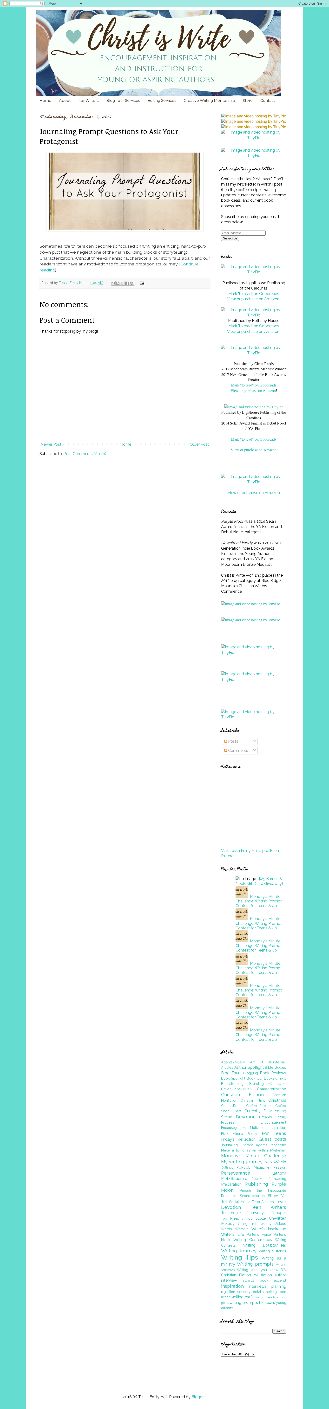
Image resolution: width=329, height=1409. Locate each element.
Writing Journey (239, 1250)
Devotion (246, 1116)
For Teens (274, 1133)
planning (278, 1286)
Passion (279, 1167)
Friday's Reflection (238, 1139)
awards (249, 1280)
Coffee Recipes (259, 1106)
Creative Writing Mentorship (209, 100)
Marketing (278, 1150)
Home (45, 100)
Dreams (265, 1117)
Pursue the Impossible (263, 1190)
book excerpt (273, 1280)
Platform (278, 1173)
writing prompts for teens (252, 1302)
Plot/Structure (234, 1178)
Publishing (256, 1184)
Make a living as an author (244, 1150)
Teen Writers (268, 1207)
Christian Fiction (242, 1094)
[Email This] (113, 283)
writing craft (242, 1297)
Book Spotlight (233, 1078)
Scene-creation (252, 1196)
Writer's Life (232, 1234)
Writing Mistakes (272, 1251)
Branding (256, 1083)
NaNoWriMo (275, 1162)
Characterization (271, 1089)
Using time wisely (254, 1224)
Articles (227, 1067)
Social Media (239, 1202)
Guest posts (272, 1139)
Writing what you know (257, 1270)
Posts (232, 741)
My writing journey (242, 1161)
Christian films (252, 1100)
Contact (267, 100)
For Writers (88, 100)
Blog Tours (231, 1073)
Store (248, 100)
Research (229, 1196)
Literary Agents (254, 1145)
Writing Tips (239, 1257)
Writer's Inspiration (268, 1229)
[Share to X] (122, 283)
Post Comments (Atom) (85, 453)
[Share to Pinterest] (131, 283)
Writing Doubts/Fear (264, 1245)
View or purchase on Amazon (253, 299)
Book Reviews (273, 1073)
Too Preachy (232, 1218)
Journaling (229, 1145)
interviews (257, 1286)
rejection (228, 1292)
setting (271, 1292)
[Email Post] (141, 283)
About (65, 100)
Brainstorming (232, 1083)
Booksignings (275, 1078)
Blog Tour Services (123, 100)
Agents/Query (233, 1062)
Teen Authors (263, 1202)
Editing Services (162, 100)
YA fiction (263, 1275)
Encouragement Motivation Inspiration (253, 1128)
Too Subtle (256, 1218)
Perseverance (235, 1173)
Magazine (278, 1145)
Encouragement (273, 1122)
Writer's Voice (259, 1234)
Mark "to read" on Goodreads (253, 293)
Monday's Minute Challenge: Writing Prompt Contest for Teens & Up (259, 901)
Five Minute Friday (239, 1134)
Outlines (227, 1167)
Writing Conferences (252, 1239)
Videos (280, 1224)
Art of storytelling (268, 1062)
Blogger (198, 1397)
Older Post (199, 444)
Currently (252, 1111)
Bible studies (275, 1067)
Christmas (277, 1100)
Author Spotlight (249, 1067)
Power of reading (268, 1179)
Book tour (255, 1078)
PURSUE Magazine (253, 1167)
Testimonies (232, 1212)
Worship (242, 1229)
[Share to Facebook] (127, 283)
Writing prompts (255, 1264)
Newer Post (51, 444)
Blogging (250, 1073)
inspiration (232, 1286)
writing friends (265, 1297)
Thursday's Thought (266, 1212)
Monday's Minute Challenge (253, 1155)
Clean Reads (232, 1106)
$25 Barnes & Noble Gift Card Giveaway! (259, 881)
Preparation (231, 1184)
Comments (237, 750)
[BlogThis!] (117, 283)
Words (226, 1229)
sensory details (250, 1292)
